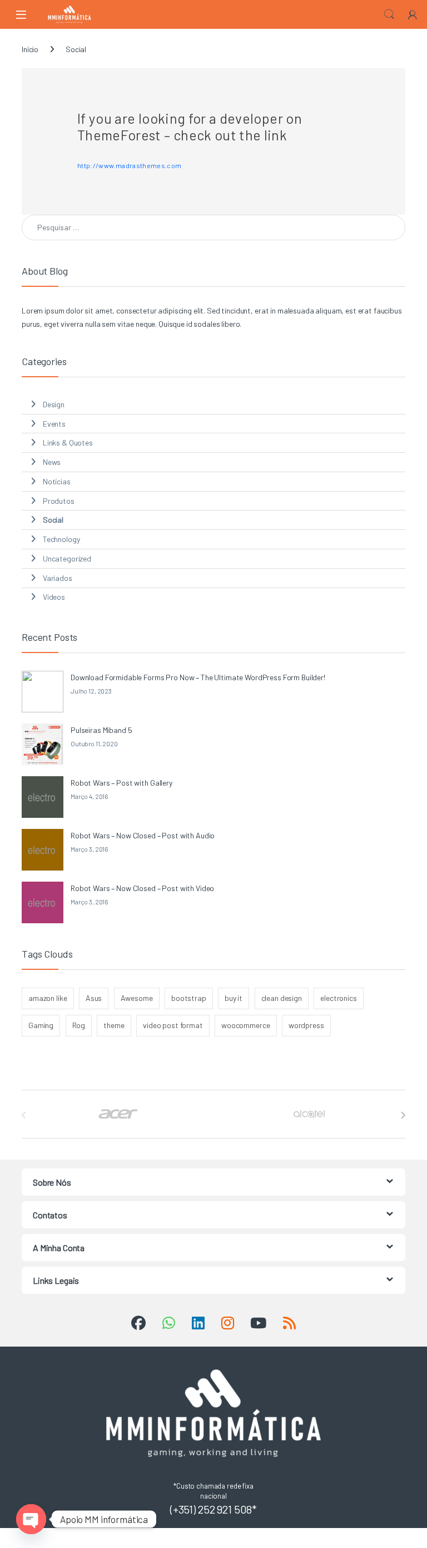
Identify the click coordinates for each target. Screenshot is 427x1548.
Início (30, 49)
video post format (173, 1025)
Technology (61, 539)
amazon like (47, 998)
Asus (94, 998)
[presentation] (402, 1115)
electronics (338, 998)
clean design (281, 998)
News (52, 462)
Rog (79, 1025)
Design (53, 404)
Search (389, 14)
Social (53, 519)
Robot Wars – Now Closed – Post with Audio (143, 835)
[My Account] (412, 14)
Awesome (137, 998)
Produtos (59, 500)
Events (54, 423)
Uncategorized (67, 558)
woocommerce (245, 1025)
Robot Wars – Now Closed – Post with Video (142, 888)
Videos (54, 596)
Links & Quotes (68, 442)
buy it (233, 998)
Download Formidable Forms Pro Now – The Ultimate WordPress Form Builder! (198, 677)
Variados (57, 578)
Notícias (57, 481)
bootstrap (188, 998)
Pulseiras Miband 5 (101, 730)
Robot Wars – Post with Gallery (121, 782)
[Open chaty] (31, 1519)
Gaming (40, 1025)
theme (113, 1025)
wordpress (306, 1025)
